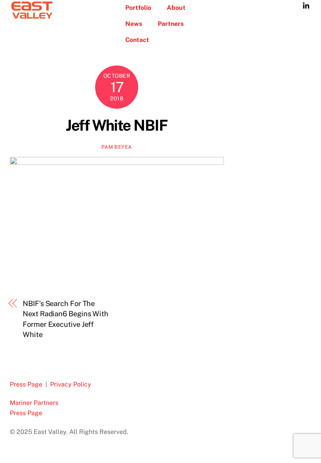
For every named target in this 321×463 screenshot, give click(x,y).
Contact (137, 40)
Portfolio (138, 7)
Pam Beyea (116, 147)
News (133, 23)
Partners (171, 23)
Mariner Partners (34, 402)
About (176, 7)
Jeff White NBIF (117, 125)
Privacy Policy (70, 384)
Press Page (26, 384)
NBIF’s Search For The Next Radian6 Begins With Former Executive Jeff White (65, 319)
